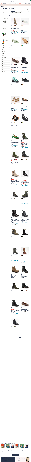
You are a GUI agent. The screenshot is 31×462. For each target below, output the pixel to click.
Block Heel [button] (16, 12)
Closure (3, 65)
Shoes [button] (12, 12)
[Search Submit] (21, 1)
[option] (15, 4)
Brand (3, 47)
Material (3, 61)
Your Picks (4, 3)
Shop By (3, 59)
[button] (1, 1)
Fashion (26, 3)
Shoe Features (4, 57)
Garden (23, 3)
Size (2, 49)
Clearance (19, 3)
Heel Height (3, 51)
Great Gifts (3, 71)
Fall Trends (10, 3)
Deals (1, 3)
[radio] (14, 25)
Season (3, 53)
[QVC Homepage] (1, 6)
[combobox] (14, 1)
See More (3, 45)
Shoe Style (4, 15)
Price (3, 55)
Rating (3, 67)
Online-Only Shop (15, 3)
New (7, 3)
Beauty (29, 3)
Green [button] (20, 12)
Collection (3, 63)
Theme (3, 69)
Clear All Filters (28, 9)
